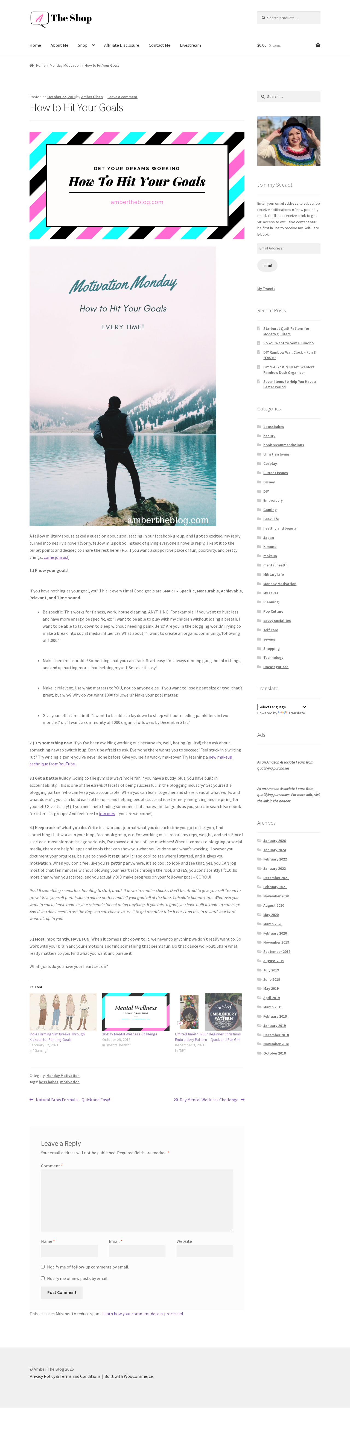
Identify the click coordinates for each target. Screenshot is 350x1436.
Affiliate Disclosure (121, 45)
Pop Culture (273, 611)
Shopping (271, 648)
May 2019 (271, 988)
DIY (266, 491)
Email (115, 1241)
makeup (270, 555)
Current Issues (275, 472)
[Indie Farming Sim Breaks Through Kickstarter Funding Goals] (63, 1012)
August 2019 (273, 960)
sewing (269, 639)
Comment (52, 1165)
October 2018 (274, 1053)
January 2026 (274, 840)
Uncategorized (275, 666)
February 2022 (275, 859)
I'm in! (267, 265)
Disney (269, 482)
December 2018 (276, 1034)
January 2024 (274, 849)
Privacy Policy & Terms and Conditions (65, 1376)
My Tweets (266, 288)
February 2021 (275, 886)
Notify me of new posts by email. (77, 1278)
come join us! (56, 557)
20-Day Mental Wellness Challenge (130, 1034)
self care (270, 629)
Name (48, 1241)
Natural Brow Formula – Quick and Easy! (73, 1100)
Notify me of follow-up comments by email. (88, 1267)
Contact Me (159, 45)
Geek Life (271, 518)
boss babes (48, 1081)
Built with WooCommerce (128, 1376)
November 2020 (276, 896)
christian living (276, 454)
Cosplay (270, 463)
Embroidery (273, 500)
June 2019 (271, 979)
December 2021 (276, 877)
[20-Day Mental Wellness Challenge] (136, 1012)
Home (35, 45)
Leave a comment (122, 96)
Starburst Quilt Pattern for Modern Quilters (286, 331)
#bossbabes (273, 426)
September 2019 (276, 951)
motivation (70, 1081)
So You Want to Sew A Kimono (288, 342)
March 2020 (272, 923)
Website (184, 1241)
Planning (271, 602)
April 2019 (271, 997)
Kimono (269, 546)
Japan (268, 537)
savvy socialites (277, 620)
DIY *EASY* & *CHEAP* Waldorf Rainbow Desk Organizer (288, 370)
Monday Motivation (65, 65)
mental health (275, 565)
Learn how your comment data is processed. (143, 1313)
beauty (269, 435)
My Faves (270, 593)
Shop (83, 45)
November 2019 (276, 942)
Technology (273, 657)
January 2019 (274, 1025)
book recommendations (283, 444)
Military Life (273, 574)
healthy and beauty (280, 528)
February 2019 (275, 1016)
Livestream (190, 45)
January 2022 (274, 868)
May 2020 (271, 914)
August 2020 (273, 905)
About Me (59, 45)
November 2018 (276, 1043)
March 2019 (272, 1007)
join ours (107, 813)
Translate (296, 712)
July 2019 (271, 970)
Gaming (270, 509)
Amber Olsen (92, 96)
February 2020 (275, 933)
